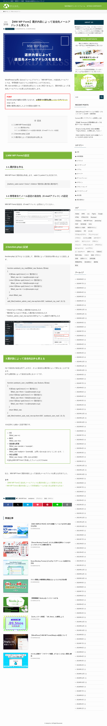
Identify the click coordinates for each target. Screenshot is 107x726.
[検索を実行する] (101, 97)
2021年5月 (81, 548)
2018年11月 (81, 678)
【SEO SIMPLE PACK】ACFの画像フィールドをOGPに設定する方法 (89, 136)
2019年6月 (81, 647)
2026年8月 (81, 279)
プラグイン (39, 498)
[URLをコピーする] (67, 504)
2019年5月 (81, 652)
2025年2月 (81, 353)
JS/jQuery (78, 220)
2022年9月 (81, 478)
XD (85, 231)
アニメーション (93, 234)
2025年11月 (81, 314)
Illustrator (93, 217)
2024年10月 (82, 370)
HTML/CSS (84, 217)
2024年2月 (81, 405)
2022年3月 (81, 504)
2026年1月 (81, 305)
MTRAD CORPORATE (89, 39)
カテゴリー (97, 238)
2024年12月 (82, 361)
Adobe (77, 214)
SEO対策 (83, 224)
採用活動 (92, 258)
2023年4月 (81, 448)
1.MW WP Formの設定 (22, 125)
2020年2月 (81, 613)
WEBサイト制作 (80, 227)
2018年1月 (81, 708)
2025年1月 (81, 357)
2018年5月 (81, 695)
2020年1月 (81, 617)
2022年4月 (81, 500)
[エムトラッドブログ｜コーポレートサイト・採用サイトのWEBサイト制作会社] (11, 6)
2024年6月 (81, 387)
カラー (77, 241)
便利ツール (90, 251)
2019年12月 (82, 622)
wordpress (31, 498)
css (88, 214)
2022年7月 (81, 487)
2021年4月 (81, 552)
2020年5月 (81, 600)
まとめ (90, 231)
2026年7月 (81, 283)
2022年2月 (81, 509)
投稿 (76, 258)
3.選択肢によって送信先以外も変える (28, 137)
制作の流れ (78, 255)
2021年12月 (82, 517)
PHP (76, 224)
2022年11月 (81, 470)
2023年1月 (81, 461)
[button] (8, 504)
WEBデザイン (92, 227)
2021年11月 (81, 522)
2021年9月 (81, 530)
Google (100, 214)
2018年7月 (81, 691)
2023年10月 (82, 422)
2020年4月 (81, 604)
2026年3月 (81, 296)
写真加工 (99, 251)
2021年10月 (82, 526)
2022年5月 (81, 496)
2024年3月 (81, 400)
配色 (76, 265)
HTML (77, 217)
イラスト (78, 238)
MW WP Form (22, 498)
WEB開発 (80, 156)
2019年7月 (81, 643)
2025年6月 (81, 335)
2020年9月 (81, 582)
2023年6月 (81, 439)
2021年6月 (81, 543)
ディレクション (82, 178)
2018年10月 (82, 682)
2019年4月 (81, 656)
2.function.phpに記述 (22, 134)
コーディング (81, 165)
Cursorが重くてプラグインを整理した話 (88, 118)
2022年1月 (81, 513)
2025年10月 (82, 318)
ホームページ (79, 248)
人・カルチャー (80, 251)
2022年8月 (81, 483)
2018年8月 (81, 687)
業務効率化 (78, 262)
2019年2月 (81, 665)
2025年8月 (81, 327)
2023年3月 (81, 452)
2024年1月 (81, 409)
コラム (79, 169)
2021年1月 (81, 565)
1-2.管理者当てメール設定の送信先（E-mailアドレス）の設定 (38, 130)
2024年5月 (81, 392)
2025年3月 (81, 348)
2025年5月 (81, 340)
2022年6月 (81, 491)
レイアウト (89, 248)
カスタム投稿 (87, 238)
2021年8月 (81, 535)
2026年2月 (81, 301)
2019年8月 (81, 639)
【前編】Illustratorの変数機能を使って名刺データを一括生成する (88, 123)
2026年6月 (81, 288)
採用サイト (83, 258)
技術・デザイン (48, 498)
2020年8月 (81, 587)
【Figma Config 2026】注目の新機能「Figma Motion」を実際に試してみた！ (88, 130)
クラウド (80, 161)
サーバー (80, 173)
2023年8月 (81, 431)
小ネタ (87, 255)
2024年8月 (81, 379)
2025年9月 (81, 322)
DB (78, 152)
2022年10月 (82, 474)
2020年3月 (81, 608)
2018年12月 (82, 674)
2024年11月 (81, 366)
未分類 (79, 195)
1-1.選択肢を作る (23, 127)
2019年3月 (81, 660)
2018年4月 (81, 699)
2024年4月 (81, 396)
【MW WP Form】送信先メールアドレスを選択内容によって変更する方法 (34, 483)
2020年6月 (81, 595)
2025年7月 (81, 331)
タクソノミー (86, 241)
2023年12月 (82, 413)
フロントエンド (10, 28)
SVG (90, 224)
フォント (78, 245)
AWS (83, 214)
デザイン (80, 182)
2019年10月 (82, 630)
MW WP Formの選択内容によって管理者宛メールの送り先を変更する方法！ (35, 486)
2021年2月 (81, 561)
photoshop (98, 220)
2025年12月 (82, 309)
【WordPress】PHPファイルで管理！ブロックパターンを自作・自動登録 (89, 113)
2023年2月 (81, 457)
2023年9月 (81, 426)
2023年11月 (81, 418)
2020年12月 (82, 570)
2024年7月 (81, 383)
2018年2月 (81, 704)
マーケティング (82, 191)
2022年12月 (82, 465)
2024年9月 (81, 374)
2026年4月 (81, 292)
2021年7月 (81, 539)
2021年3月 (81, 556)
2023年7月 (81, 435)
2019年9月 (81, 634)
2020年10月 (82, 578)
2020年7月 (81, 591)
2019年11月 (81, 626)
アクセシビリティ (80, 234)
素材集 (96, 262)
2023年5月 (81, 444)
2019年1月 (81, 669)
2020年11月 (81, 574)
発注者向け (80, 200)
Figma (94, 214)
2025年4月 (81, 344)
